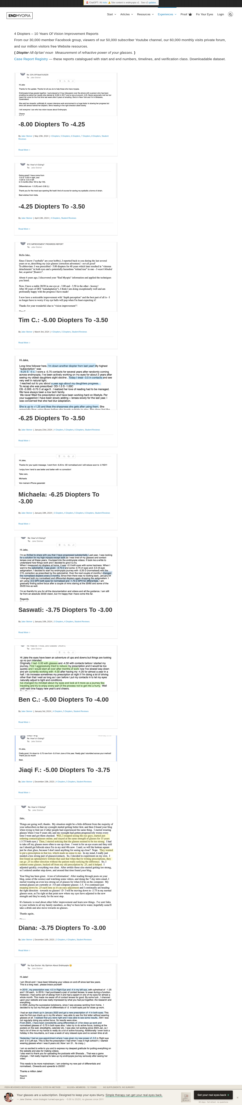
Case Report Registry (31, 59)
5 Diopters (65, 136)
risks (105, 2)
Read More (23, 150)
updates (152, 2)
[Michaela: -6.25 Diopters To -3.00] (66, 470)
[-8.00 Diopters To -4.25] (66, 94)
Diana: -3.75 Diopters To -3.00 (62, 927)
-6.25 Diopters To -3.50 (51, 418)
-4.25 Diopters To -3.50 (51, 206)
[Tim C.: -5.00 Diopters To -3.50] (66, 277)
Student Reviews (68, 218)
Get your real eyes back (213, 1094)
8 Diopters (96, 136)
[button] (230, 14)
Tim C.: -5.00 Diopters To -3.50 (63, 320)
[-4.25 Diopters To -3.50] (66, 180)
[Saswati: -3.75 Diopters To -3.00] (66, 569)
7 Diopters (85, 136)
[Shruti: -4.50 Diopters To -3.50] (66, 1022)
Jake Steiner (26, 136)
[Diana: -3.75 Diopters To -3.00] (66, 862)
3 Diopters (58, 513)
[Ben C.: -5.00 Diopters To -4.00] (66, 668)
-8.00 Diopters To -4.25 (51, 124)
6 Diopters (75, 136)
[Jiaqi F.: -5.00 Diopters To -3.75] (66, 748)
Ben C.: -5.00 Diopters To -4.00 (63, 699)
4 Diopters (55, 136)
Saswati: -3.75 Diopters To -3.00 (65, 609)
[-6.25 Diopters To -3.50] (66, 383)
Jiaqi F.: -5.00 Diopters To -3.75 (64, 769)
